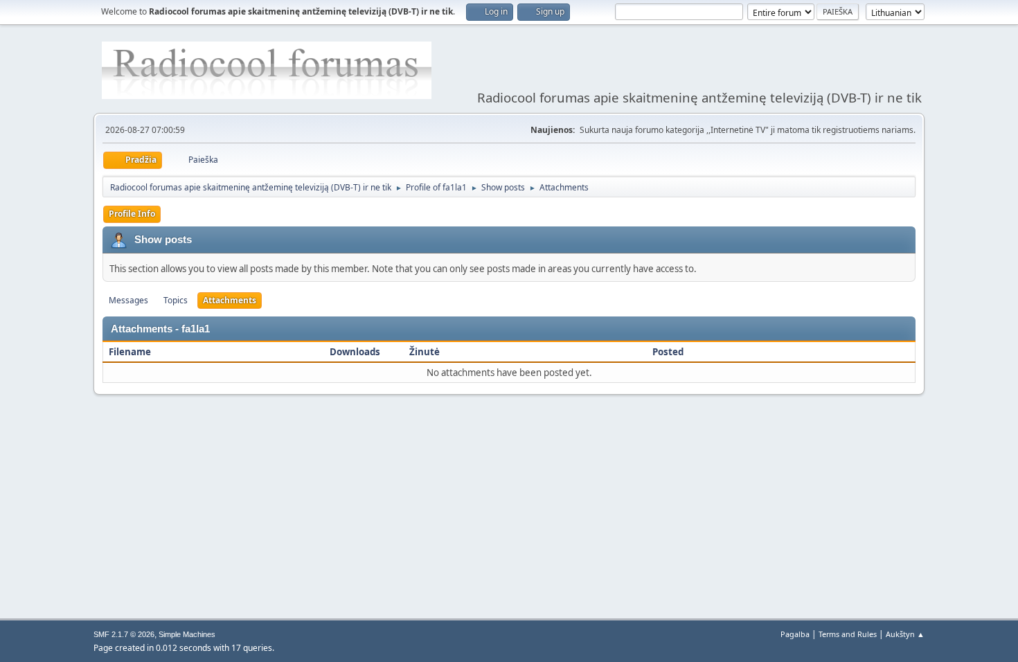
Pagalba (795, 634)
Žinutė (424, 352)
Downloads (355, 352)
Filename (130, 352)
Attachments (229, 300)
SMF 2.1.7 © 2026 (123, 634)
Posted (669, 352)
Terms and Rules (848, 634)
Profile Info (132, 214)
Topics (175, 300)
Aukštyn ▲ (905, 634)
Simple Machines (187, 634)
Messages (128, 300)
